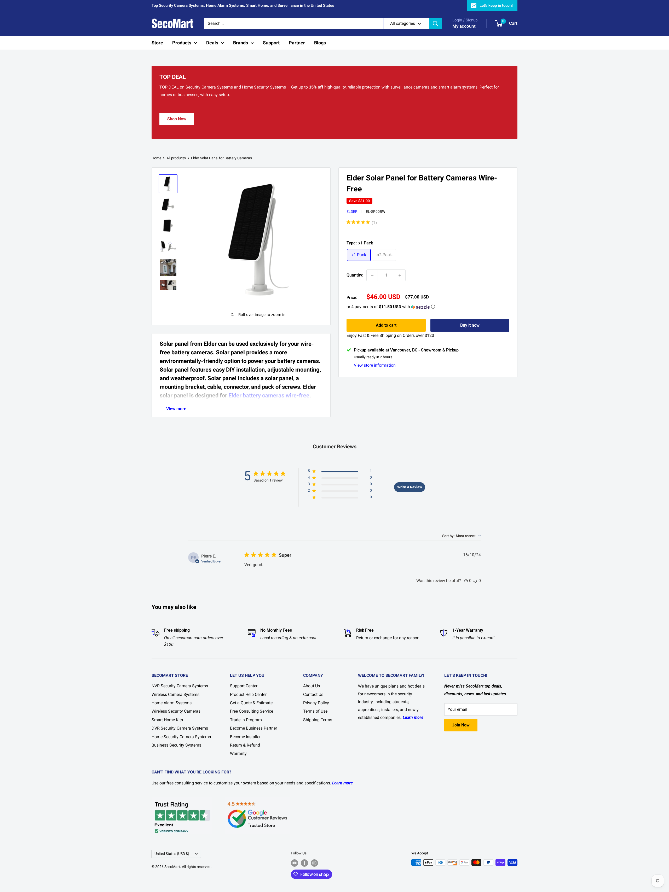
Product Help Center (248, 694)
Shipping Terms (317, 719)
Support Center (243, 685)
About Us (311, 685)
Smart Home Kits (167, 719)
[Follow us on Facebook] (304, 863)
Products (181, 42)
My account (464, 26)
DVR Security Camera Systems (180, 728)
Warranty (238, 753)
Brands (240, 42)
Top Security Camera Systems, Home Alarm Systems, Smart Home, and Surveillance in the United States (243, 5)
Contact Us (313, 694)
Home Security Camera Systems (181, 736)
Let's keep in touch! (496, 5)
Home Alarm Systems (172, 702)
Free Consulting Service (251, 711)
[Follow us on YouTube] (294, 863)
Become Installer (245, 736)
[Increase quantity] (399, 275)
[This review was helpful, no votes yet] (466, 580)
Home (156, 158)
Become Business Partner (253, 728)
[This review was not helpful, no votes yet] (475, 580)
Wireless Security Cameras (176, 711)
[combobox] (461, 536)
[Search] (435, 23)
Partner (297, 42)
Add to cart (386, 325)
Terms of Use (315, 711)
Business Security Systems (176, 745)
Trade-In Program (246, 719)
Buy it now (470, 325)
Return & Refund (245, 745)
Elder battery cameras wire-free (268, 395)
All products (176, 158)
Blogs (320, 42)
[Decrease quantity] (372, 275)
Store (157, 42)
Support (271, 42)
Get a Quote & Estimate (251, 702)
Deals (212, 42)
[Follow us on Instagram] (314, 863)
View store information (375, 365)
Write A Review (409, 487)
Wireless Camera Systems (175, 694)
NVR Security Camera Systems (180, 685)
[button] (428, 307)
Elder (352, 211)
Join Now (461, 725)
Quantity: (355, 275)
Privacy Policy (316, 702)
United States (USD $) (171, 854)
